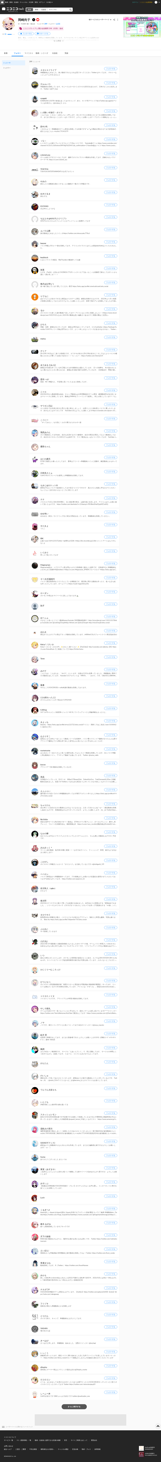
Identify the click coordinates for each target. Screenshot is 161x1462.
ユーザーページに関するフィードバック (19, 1427)
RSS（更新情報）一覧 (24, 1440)
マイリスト (29, 53)
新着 (6, 53)
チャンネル (23, 2)
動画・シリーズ (42, 53)
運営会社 (94, 1440)
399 (42, 24)
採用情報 (97, 1449)
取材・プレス (86, 1449)
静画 (11, 2)
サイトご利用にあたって (79, 1440)
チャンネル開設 (63, 1449)
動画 (6, 2)
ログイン (135, 2)
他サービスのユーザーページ (99, 19)
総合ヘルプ (8, 1449)
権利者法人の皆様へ (47, 1449)
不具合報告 (33, 1449)
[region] (13, 65)
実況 (36, 2)
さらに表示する (74, 1407)
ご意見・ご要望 (20, 1449)
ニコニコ (13, 9)
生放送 (16, 2)
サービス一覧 (8, 1440)
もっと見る (57, 41)
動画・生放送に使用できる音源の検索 (48, 1440)
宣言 (65, 1440)
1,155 (54, 24)
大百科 (31, 2)
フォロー (17, 53)
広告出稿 (75, 1449)
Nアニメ (42, 2)
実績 (66, 53)
